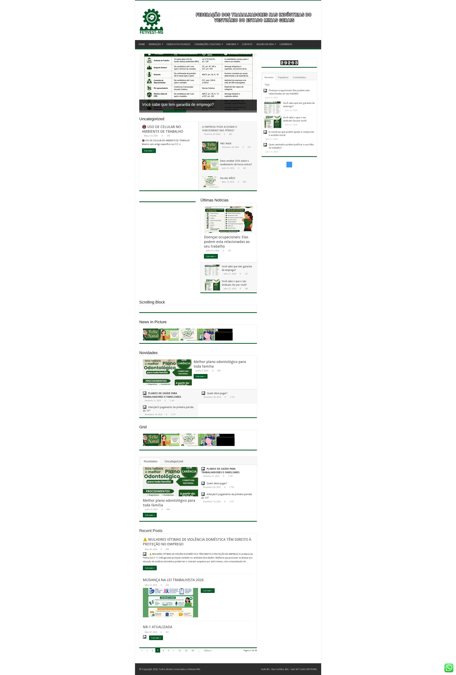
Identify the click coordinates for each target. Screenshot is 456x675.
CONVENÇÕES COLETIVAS (207, 44)
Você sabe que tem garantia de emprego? (178, 102)
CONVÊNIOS (285, 44)
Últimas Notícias (214, 200)
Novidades (148, 353)
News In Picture (153, 322)
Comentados (299, 77)
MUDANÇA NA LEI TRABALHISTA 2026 (173, 580)
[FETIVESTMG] (151, 19)
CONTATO (247, 44)
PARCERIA (231, 44)
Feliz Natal (225, 143)
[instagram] (289, 164)
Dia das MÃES (227, 178)
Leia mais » (149, 150)
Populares (283, 77)
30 (192, 650)
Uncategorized (151, 119)
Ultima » (208, 650)
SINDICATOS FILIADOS (178, 44)
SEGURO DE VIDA (265, 44)
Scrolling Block (152, 302)
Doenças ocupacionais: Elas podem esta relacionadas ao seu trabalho (227, 241)
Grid (143, 427)
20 (186, 650)
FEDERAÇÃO (155, 44)
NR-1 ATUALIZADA (157, 627)
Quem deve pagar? (217, 393)
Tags (267, 84)
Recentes (269, 77)
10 (179, 650)
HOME (142, 44)
